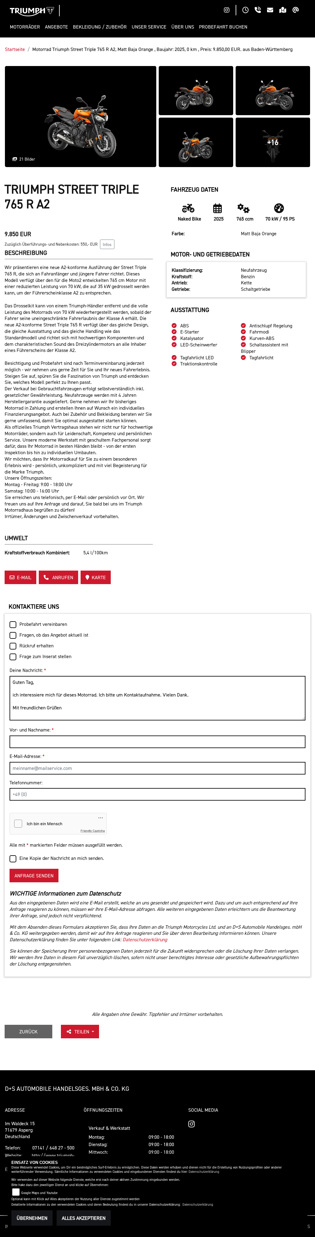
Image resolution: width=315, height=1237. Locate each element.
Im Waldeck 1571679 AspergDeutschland (20, 1129)
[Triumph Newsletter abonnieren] (299, 10)
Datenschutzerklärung (144, 939)
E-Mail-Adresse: (27, 756)
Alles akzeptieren (84, 1218)
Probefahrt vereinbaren (43, 624)
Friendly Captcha (93, 831)
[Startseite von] (32, 11)
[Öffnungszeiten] (248, 10)
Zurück (28, 1031)
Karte (99, 577)
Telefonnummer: (26, 782)
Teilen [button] (82, 1031)
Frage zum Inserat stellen (45, 656)
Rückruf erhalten (36, 645)
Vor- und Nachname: (32, 730)
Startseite (15, 49)
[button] (26, 27)
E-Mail (24, 577)
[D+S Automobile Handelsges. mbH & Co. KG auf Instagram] (230, 10)
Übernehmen (32, 1218)
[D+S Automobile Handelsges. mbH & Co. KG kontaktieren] (273, 10)
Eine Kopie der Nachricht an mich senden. (61, 858)
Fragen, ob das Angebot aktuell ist (53, 635)
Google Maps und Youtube (39, 1193)
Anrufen (62, 577)
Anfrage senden (34, 875)
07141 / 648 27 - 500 (53, 1148)
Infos (107, 244)
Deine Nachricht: (28, 670)
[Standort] (286, 10)
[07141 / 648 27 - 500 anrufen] (261, 10)
